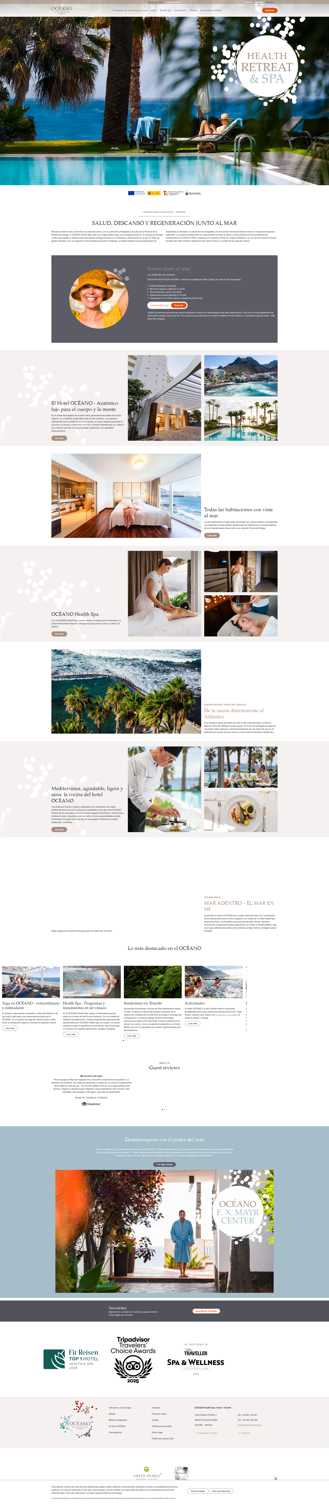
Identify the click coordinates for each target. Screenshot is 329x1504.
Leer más (59, 438)
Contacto (248, 2)
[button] (240, 984)
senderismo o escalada (226, 1014)
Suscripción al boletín (206, 1311)
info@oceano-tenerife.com (250, 1424)
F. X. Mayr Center (173, 2)
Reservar (178, 305)
